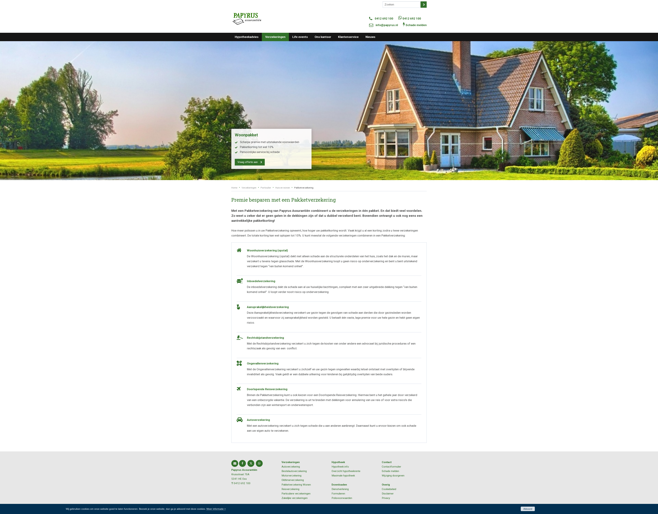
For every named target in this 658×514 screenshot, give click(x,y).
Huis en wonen (282, 187)
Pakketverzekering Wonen (296, 484)
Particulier (266, 187)
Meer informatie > (216, 508)
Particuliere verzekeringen (296, 493)
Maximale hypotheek (343, 475)
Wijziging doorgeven (393, 475)
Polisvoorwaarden (342, 498)
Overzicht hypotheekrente (346, 471)
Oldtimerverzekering (293, 480)
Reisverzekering (290, 489)
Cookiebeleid (389, 489)
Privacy (386, 498)
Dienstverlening (340, 489)
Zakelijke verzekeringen (295, 498)
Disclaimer (388, 493)
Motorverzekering (291, 475)
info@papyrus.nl (387, 25)
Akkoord (527, 508)
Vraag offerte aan (247, 162)
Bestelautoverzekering (294, 471)
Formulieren (338, 493)
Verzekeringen (249, 187)
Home (234, 187)
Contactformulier (391, 466)
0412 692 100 (384, 18)
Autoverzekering (291, 466)
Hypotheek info (340, 466)
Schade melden (390, 471)
